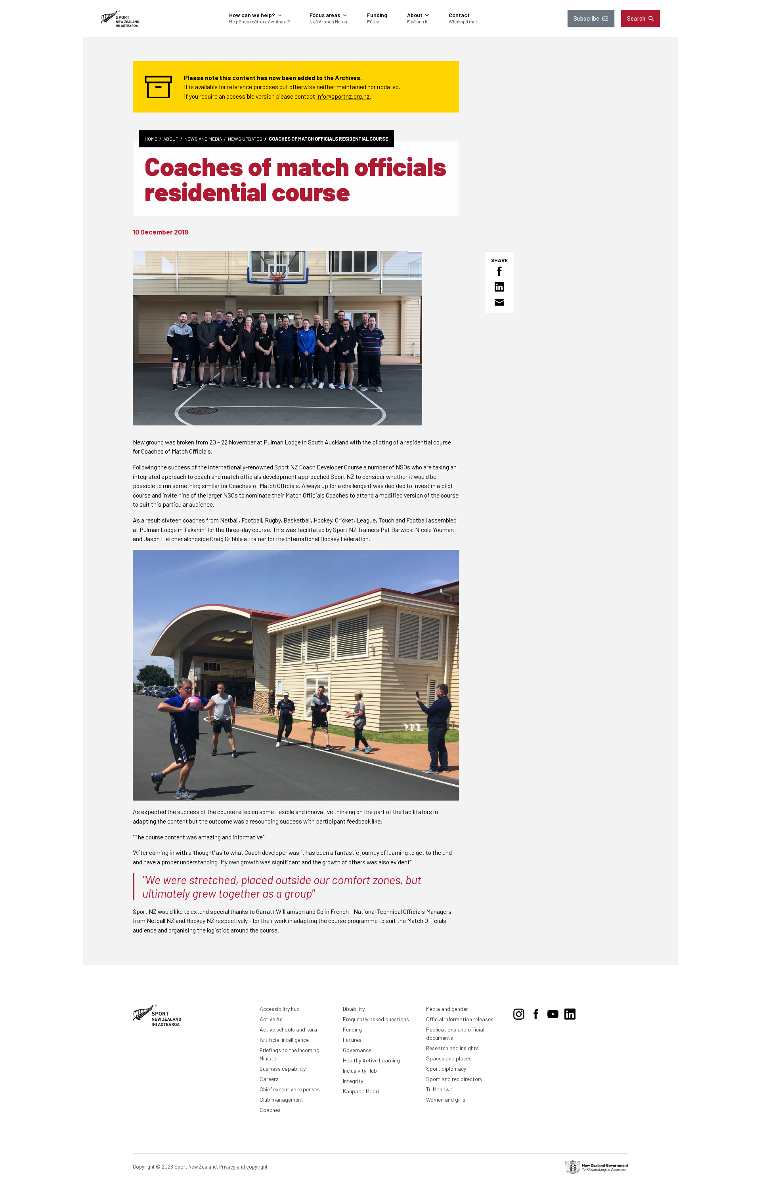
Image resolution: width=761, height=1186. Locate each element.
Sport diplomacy (446, 1068)
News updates (245, 138)
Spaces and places (449, 1058)
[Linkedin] (570, 1013)
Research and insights (452, 1048)
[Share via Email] (499, 302)
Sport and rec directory (454, 1078)
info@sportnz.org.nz (343, 96)
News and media (203, 138)
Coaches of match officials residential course (328, 138)
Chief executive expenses (290, 1089)
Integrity (353, 1080)
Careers (269, 1078)
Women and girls (445, 1099)
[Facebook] (535, 1013)
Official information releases (459, 1019)
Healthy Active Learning (371, 1060)
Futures (352, 1039)
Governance (357, 1050)
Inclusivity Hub (360, 1070)
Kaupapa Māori (361, 1091)
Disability (354, 1008)
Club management (281, 1099)
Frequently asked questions (376, 1019)
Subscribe (587, 18)
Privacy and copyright (243, 1166)
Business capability (283, 1068)
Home (151, 138)
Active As (271, 1019)
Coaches (270, 1109)
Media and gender (447, 1008)
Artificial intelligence (284, 1039)
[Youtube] (552, 1013)
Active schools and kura (288, 1029)
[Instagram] (518, 1013)
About (170, 138)
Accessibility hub (280, 1008)
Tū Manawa (439, 1089)
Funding (352, 1029)
